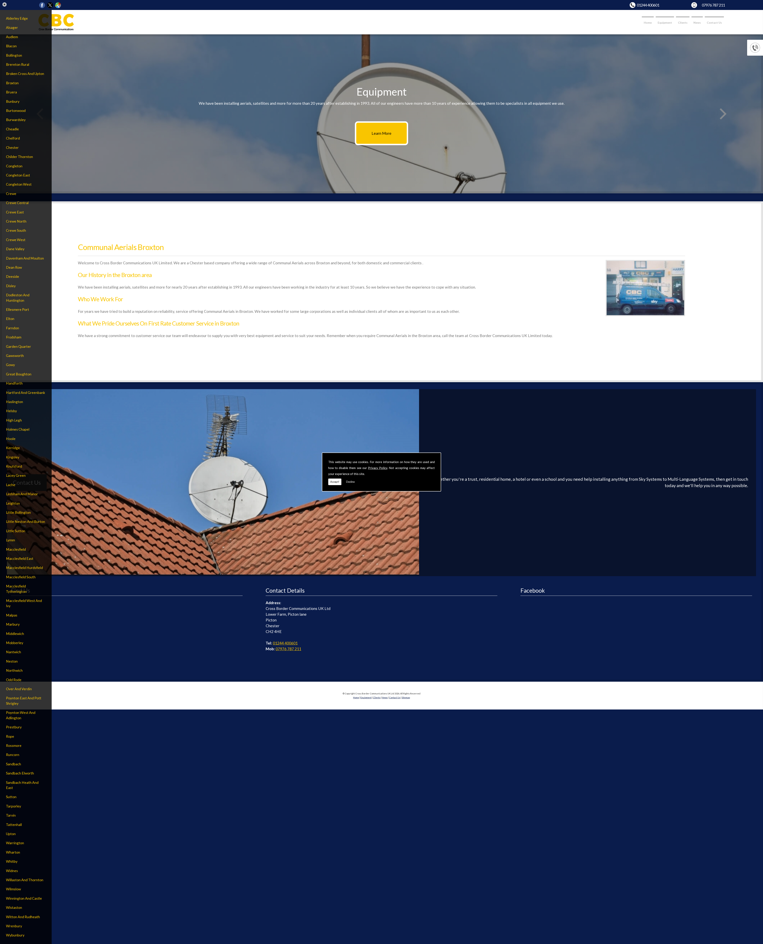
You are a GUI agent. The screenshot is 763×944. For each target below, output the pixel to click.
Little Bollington (18, 512)
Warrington (15, 843)
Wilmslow (13, 889)
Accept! (334, 481)
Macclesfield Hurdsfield (24, 568)
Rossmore (13, 745)
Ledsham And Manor (22, 494)
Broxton (12, 83)
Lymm (10, 540)
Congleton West (19, 184)
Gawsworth (15, 356)
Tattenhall (14, 825)
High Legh (14, 420)
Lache (10, 485)
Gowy (10, 365)
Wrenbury (14, 926)
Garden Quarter (18, 346)
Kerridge (13, 448)
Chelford (13, 138)
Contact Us (714, 22)
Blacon (11, 46)
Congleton (14, 166)
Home (648, 22)
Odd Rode (13, 680)
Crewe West (15, 240)
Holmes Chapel (17, 429)
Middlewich (15, 634)
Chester (12, 147)
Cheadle (12, 129)
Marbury (13, 624)
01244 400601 (648, 5)
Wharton (13, 852)
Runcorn (12, 755)
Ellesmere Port (17, 309)
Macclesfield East (19, 558)
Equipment (665, 22)
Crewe (11, 194)
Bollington (14, 55)
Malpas (11, 615)
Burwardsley (16, 120)
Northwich (14, 670)
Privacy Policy (377, 468)
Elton (10, 319)
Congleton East (18, 175)
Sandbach (13, 764)
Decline (350, 481)
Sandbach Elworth (20, 773)
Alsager (12, 27)
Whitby (11, 861)
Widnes (12, 871)
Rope (10, 736)
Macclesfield (16, 549)
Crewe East (15, 212)
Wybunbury (15, 935)
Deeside (12, 276)
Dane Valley (15, 249)
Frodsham (13, 337)
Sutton (11, 797)
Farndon (12, 328)
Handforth (14, 383)
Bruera (11, 92)
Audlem (12, 37)
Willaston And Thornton (24, 880)
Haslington (14, 402)
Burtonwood (16, 111)
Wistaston (14, 907)
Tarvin (11, 815)
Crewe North (16, 221)
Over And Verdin (19, 689)
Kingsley (12, 457)
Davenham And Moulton (25, 258)
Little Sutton (15, 531)
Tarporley (13, 806)
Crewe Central (17, 203)
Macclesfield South (21, 577)
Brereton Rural (17, 64)
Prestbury (14, 727)
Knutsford (14, 466)
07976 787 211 (713, 5)
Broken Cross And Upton (25, 74)
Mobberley (14, 643)
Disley (11, 286)
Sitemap (406, 697)
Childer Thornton (19, 157)
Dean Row (14, 267)
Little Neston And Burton (25, 521)
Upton (11, 834)
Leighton (13, 503)
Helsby (11, 411)
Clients (682, 22)
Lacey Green (16, 475)
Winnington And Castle (24, 898)
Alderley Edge (17, 18)
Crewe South (16, 230)
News (697, 22)
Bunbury (12, 101)
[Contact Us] (213, 573)
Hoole (10, 439)
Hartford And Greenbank (25, 393)
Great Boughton (18, 374)
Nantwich (13, 652)
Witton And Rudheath (23, 917)
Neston (12, 661)
